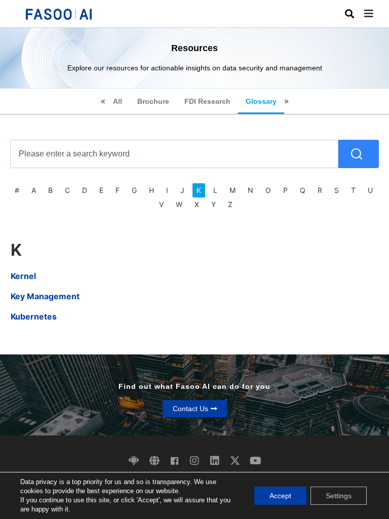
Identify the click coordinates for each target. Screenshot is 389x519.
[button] (376, 14)
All (117, 101)
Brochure (153, 101)
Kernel (23, 276)
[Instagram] (194, 461)
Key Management (45, 296)
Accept (280, 496)
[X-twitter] (235, 461)
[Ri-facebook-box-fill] (174, 461)
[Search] (358, 154)
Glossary (261, 101)
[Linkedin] (215, 461)
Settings (339, 496)
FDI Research (207, 101)
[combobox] (174, 154)
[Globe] (154, 461)
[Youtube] (255, 461)
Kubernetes (34, 316)
